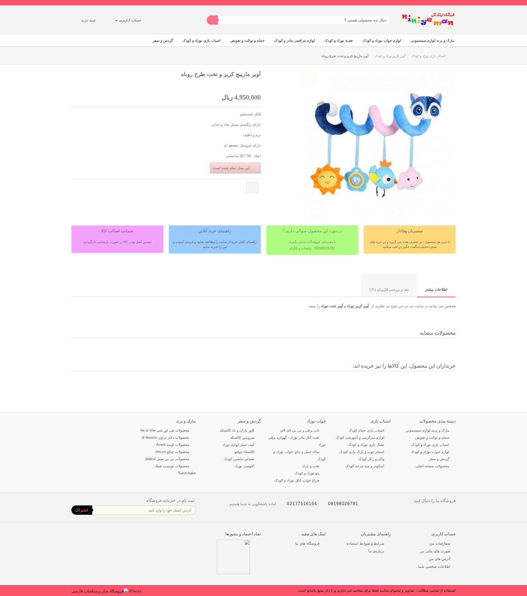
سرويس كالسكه (243, 437)
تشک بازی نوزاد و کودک (366, 445)
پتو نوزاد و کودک (308, 473)
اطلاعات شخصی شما (434, 566)
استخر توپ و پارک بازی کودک (362, 452)
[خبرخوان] (432, 512)
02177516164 (302, 503)
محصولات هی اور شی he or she (165, 430)
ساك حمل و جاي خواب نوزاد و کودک (299, 455)
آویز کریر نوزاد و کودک (390, 56)
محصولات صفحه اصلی (433, 466)
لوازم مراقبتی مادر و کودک (294, 40)
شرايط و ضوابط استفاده (366, 543)
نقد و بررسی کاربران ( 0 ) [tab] (389, 289)
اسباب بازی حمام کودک (367, 430)
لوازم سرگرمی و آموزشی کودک (360, 437)
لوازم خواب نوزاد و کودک (382, 40)
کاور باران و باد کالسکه (238, 430)
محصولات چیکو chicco (172, 452)
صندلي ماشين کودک (240, 459)
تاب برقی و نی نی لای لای (301, 430)
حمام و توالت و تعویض (247, 40)
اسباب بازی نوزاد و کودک (202, 40)
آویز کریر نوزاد (358, 306)
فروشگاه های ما (308, 543)
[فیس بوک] (453, 512)
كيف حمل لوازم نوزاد (239, 445)
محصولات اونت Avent (173, 445)
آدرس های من (439, 559)
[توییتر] (442, 512)
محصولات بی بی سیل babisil (167, 459)
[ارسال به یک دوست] (252, 84)
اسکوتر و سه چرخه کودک (365, 466)
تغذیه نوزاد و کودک (338, 40)
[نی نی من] (428, 20)
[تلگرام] (411, 512)
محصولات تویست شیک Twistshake (175, 469)
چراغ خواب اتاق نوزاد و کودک (297, 480)
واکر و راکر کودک (371, 459)
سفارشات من (440, 543)
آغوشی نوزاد (245, 466)
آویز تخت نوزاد (332, 306)
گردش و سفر (163, 40)
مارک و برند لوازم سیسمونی (432, 40)
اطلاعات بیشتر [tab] (436, 289)
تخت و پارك (311, 466)
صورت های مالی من (435, 551)
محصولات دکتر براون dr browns (166, 437)
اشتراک (81, 510)
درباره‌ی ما (376, 551)
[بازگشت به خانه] (450, 56)
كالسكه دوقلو (245, 452)
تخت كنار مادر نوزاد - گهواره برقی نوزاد (297, 441)
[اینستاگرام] (421, 512)
